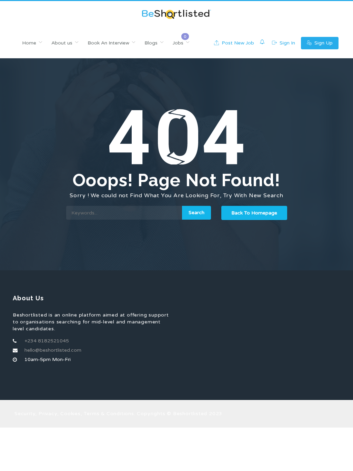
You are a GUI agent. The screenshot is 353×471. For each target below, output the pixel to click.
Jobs (178, 43)
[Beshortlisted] (176, 14)
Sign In (286, 43)
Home (29, 43)
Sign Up (323, 43)
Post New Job (237, 43)
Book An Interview (108, 43)
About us (61, 43)
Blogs (151, 43)
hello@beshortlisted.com (52, 350)
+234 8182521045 (46, 341)
